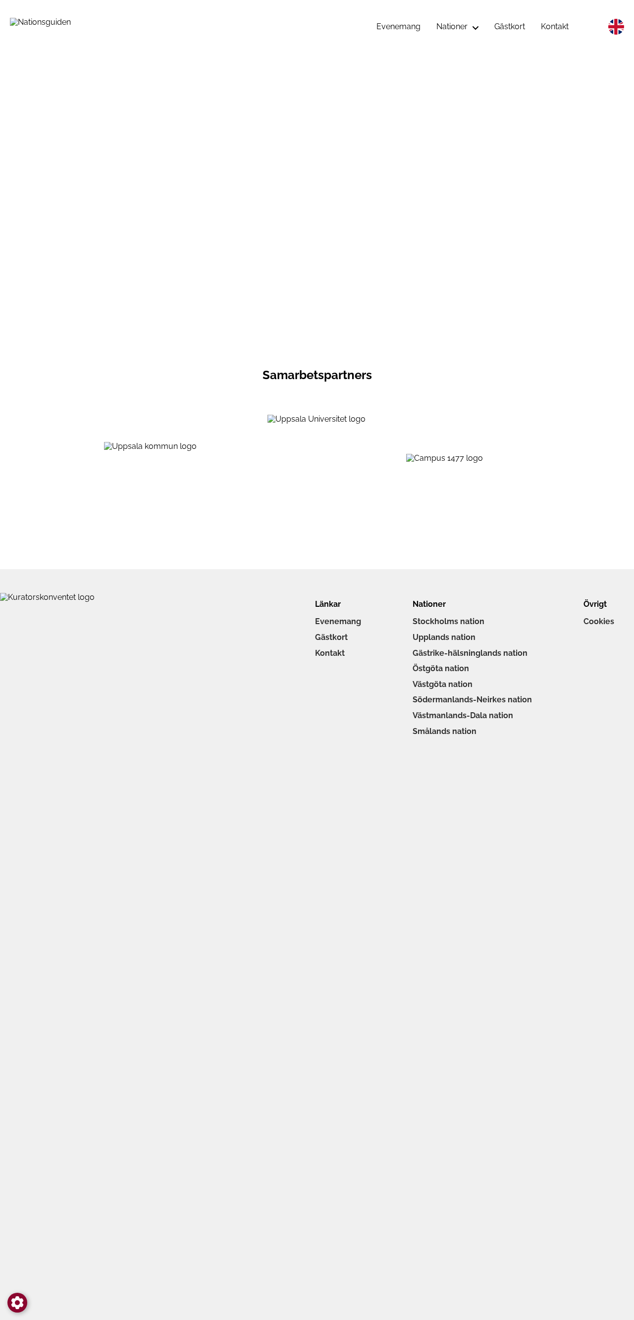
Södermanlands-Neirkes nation (472, 699)
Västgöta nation (443, 684)
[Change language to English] (616, 27)
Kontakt (330, 653)
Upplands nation (444, 637)
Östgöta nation (441, 668)
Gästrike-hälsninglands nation (470, 653)
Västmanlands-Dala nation (463, 715)
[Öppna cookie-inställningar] (17, 1303)
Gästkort (331, 637)
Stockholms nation (448, 621)
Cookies (598, 621)
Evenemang (338, 621)
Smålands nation (444, 731)
